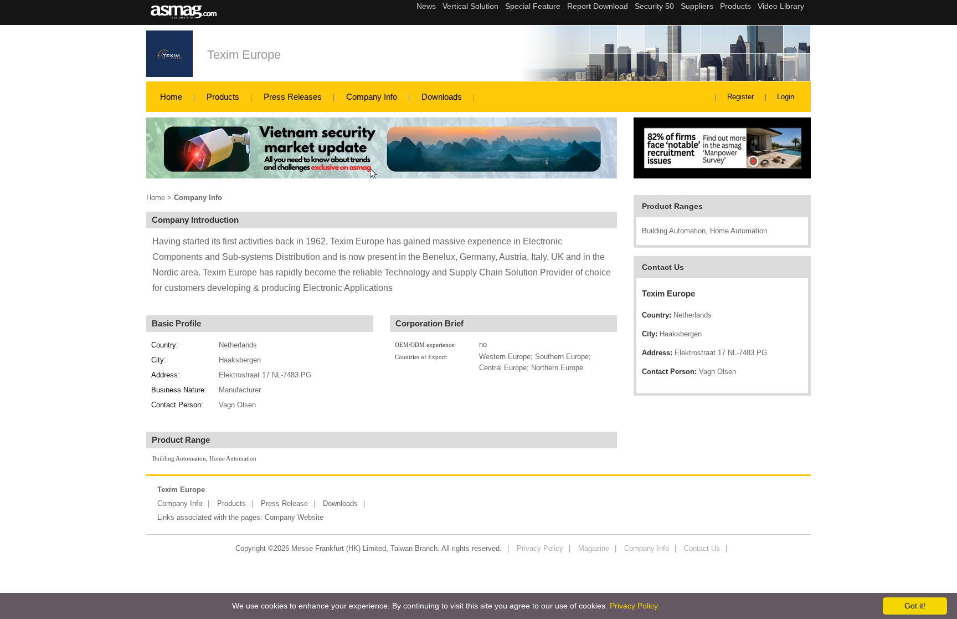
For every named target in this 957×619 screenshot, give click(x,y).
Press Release (284, 503)
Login (785, 97)
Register (740, 97)
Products (223, 96)
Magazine (593, 548)
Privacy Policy (540, 548)
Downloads (441, 96)
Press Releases (293, 96)
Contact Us (702, 548)
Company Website (294, 517)
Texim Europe (244, 55)
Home (171, 96)
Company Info (371, 96)
